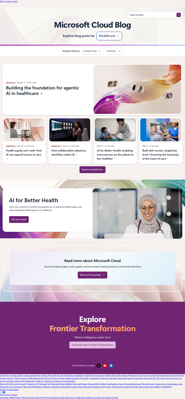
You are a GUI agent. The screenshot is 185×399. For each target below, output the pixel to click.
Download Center (163, 375)
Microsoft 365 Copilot (96, 384)
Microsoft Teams (80, 384)
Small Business (112, 384)
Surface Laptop (16, 375)
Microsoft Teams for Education (131, 378)
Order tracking (20, 378)
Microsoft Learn (148, 384)
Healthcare (107, 36)
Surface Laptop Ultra (31, 375)
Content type (90, 51)
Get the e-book (19, 219)
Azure (121, 384)
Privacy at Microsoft (114, 387)
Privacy (48, 397)
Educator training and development (20, 381)
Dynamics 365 (33, 384)
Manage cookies (58, 397)
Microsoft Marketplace (32, 387)
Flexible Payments (72, 378)
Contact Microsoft (36, 397)
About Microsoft (85, 387)
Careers (74, 387)
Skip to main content (8, 1)
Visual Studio (65, 387)
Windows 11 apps (135, 375)
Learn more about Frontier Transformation (92, 345)
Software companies (51, 387)
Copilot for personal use (95, 375)
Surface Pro (5, 375)
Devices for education (109, 378)
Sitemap (25, 397)
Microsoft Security (18, 384)
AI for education (68, 381)
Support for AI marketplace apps (168, 384)
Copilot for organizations (74, 375)
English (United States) (9, 390)
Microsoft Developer (132, 384)
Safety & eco (91, 397)
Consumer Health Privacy (10, 397)
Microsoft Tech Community (11, 387)
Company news (98, 387)
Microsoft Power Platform (62, 384)
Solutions (111, 51)
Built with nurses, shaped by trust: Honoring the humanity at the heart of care (160, 154)
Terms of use (70, 397)
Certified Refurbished (35, 378)
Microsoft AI (5, 384)
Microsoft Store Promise (54, 378)
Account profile (149, 375)
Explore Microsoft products (116, 375)
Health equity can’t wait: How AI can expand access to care (24, 152)
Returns (10, 378)
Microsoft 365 (45, 384)
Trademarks (81, 397)
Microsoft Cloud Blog (90, 275)
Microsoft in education (89, 378)
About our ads (112, 397)
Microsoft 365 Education (154, 378)
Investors (126, 387)
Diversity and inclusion (140, 387)
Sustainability (166, 387)
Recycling (101, 397)
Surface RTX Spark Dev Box (52, 375)
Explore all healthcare (92, 169)
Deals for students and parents (48, 381)
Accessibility (155, 387)
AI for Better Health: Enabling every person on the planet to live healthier (115, 154)
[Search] (178, 15)
